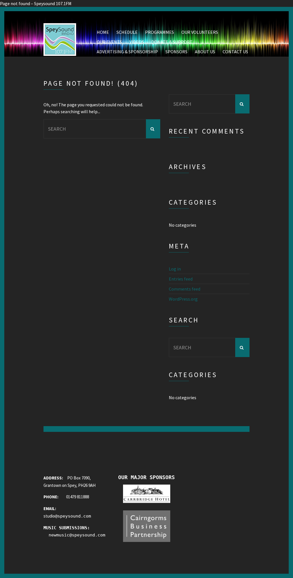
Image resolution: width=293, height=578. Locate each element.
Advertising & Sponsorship (127, 51)
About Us (205, 51)
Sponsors (176, 51)
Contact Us (235, 51)
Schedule (127, 32)
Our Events (109, 42)
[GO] (153, 128)
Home (103, 32)
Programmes (159, 32)
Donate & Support (172, 42)
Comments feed (184, 289)
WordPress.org (183, 299)
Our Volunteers (199, 32)
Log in (175, 269)
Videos (136, 42)
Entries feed (181, 279)
